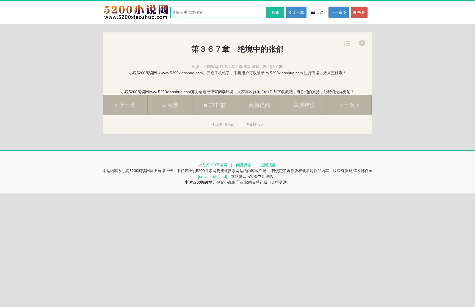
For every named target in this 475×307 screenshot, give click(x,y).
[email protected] (212, 176)
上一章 (297, 12)
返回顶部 (268, 165)
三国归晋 (211, 66)
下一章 (337, 12)
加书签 (216, 105)
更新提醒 (259, 105)
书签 (360, 12)
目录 (319, 12)
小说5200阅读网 (213, 165)
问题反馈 (244, 165)
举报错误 (304, 105)
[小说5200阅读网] (135, 18)
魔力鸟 (237, 66)
